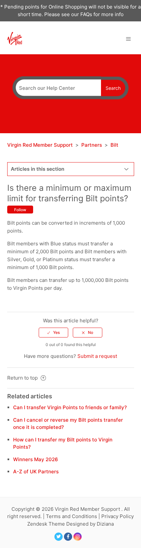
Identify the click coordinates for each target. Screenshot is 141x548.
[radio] (53, 332)
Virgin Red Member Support (40, 145)
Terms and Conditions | (73, 516)
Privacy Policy (117, 516)
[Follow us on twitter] (58, 537)
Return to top (23, 378)
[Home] (14, 38)
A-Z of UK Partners (36, 471)
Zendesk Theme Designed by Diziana (70, 524)
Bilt (114, 145)
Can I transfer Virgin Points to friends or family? (70, 407)
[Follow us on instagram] (77, 537)
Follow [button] (20, 209)
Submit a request (97, 356)
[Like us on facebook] (68, 537)
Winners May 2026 (35, 459)
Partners (91, 145)
